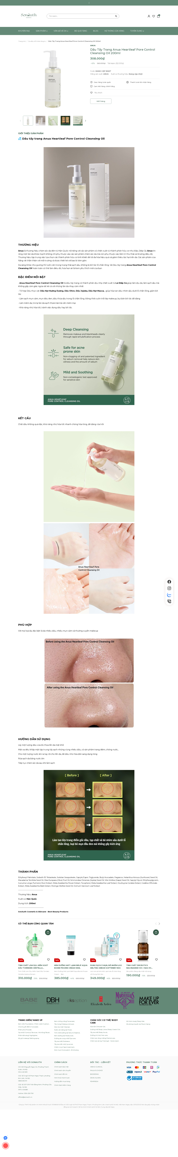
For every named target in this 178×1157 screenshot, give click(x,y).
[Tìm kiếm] (116, 16)
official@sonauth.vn (25, 1097)
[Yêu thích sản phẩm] (153, 16)
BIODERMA (94, 1074)
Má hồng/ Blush (44, 1032)
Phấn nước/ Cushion (41, 1024)
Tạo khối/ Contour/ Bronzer (28, 1032)
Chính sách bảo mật (61, 1067)
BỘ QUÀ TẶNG (80, 31)
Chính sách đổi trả (60, 1074)
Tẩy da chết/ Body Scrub (98, 1032)
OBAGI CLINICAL (96, 1067)
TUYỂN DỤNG (136, 31)
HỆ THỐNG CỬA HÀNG (114, 31)
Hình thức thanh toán (62, 1078)
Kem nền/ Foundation (26, 1024)
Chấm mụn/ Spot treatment (64, 1047)
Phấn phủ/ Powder (25, 1030)
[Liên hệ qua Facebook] (5, 1138)
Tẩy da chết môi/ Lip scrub (63, 1044)
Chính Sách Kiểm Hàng (62, 1085)
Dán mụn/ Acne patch (62, 1050)
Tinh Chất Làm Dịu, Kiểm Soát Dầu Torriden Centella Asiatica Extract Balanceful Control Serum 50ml (33, 966)
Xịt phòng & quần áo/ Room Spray (138, 1024)
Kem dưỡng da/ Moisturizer (63, 1036)
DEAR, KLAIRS (95, 1078)
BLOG (95, 31)
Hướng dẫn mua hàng (62, 1081)
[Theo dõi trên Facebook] (169, 581)
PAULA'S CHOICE (96, 1070)
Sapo (112, 1107)
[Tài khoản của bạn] (148, 16)
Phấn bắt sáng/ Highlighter (27, 1035)
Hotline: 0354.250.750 (26, 1093)
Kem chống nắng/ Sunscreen (64, 1021)
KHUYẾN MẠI (24, 31)
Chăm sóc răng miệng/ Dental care (102, 1038)
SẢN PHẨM (41, 31)
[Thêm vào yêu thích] (96, 93)
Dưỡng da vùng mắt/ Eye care (65, 1038)
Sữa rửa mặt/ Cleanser (62, 1027)
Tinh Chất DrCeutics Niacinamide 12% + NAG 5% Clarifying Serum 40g (138, 966)
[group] (53, 79)
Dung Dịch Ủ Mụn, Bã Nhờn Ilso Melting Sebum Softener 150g (106, 966)
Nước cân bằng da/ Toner (63, 1030)
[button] (85, 120)
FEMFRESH (94, 1081)
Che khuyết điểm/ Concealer (28, 1027)
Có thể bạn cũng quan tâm (36, 923)
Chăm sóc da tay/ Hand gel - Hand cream (104, 1041)
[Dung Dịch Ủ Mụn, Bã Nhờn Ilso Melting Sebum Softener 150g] (107, 945)
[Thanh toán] (143, 1069)
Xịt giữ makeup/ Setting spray (28, 1038)
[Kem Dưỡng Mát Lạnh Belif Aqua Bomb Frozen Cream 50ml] (71, 945)
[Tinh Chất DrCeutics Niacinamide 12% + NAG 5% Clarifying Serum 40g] (143, 945)
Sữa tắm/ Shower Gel (97, 1026)
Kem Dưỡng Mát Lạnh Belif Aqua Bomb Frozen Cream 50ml (70, 966)
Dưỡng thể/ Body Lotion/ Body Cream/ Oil (105, 1029)
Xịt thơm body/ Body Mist (135, 1021)
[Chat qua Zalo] (169, 595)
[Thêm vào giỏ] (48, 932)
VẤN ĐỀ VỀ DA (60, 31)
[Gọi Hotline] (169, 601)
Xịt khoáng (75, 1050)
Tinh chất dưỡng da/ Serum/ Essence (67, 1033)
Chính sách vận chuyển (62, 1070)
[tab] (30, 133)
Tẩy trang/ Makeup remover (64, 1024)
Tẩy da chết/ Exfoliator (62, 1041)
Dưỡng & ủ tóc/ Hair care (99, 1035)
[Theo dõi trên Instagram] (169, 588)
